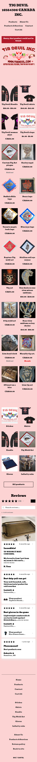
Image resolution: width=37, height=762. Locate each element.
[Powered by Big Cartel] (18, 757)
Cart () (18, 30)
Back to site (18, 749)
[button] (23, 501)
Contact (29, 26)
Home (18, 680)
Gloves (18, 721)
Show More (9, 563)
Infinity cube (18, 726)
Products (13, 22)
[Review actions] (32, 544)
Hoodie (18, 712)
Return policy (18, 744)
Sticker (18, 702)
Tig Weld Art (18, 716)
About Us (24, 22)
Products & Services (13, 26)
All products (18, 484)
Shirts (18, 707)
